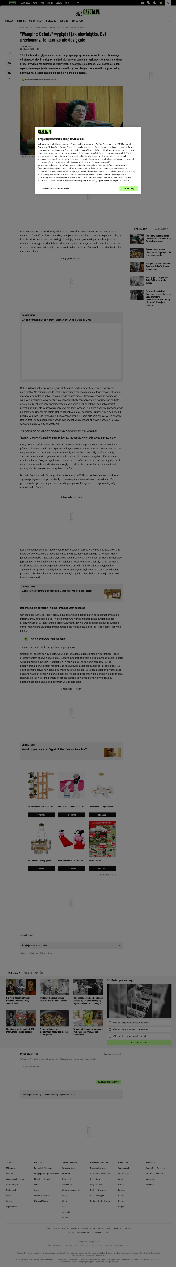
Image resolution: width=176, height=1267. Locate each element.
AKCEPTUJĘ (129, 189)
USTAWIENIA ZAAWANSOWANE (55, 188)
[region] (88, 160)
